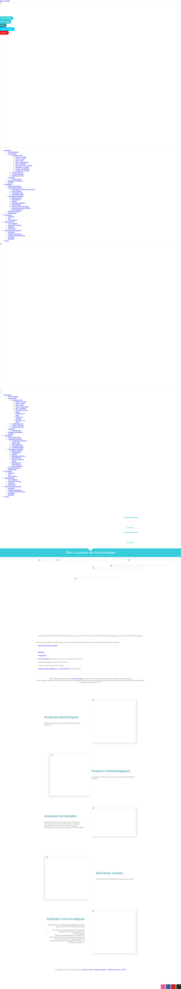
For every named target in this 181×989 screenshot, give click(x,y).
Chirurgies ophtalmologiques (16, 235)
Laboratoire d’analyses (14, 225)
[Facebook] (168, 986)
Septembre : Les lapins (22, 167)
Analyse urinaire (43, 669)
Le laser (129, 528)
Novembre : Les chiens (22, 170)
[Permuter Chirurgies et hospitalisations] (33, 486)
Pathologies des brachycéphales (21, 208)
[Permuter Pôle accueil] (33, 395)
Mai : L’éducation (20, 164)
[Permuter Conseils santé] (33, 398)
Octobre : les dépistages (22, 169)
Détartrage (11, 239)
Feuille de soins (16, 179)
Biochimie (41, 652)
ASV (9, 218)
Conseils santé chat (17, 172)
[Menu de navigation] (1, 390)
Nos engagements (13, 152)
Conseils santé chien (18, 174)
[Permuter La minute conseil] (33, 400)
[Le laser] (128, 521)
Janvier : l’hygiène (20, 157)
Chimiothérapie (16, 204)
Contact (6, 240)
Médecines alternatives (18, 203)
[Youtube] (173, 986)
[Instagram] (178, 986)
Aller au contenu (5, 1)
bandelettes (53, 669)
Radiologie (11, 227)
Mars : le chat (19, 160)
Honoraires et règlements (15, 181)
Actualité (10, 182)
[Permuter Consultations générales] (33, 439)
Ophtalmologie (16, 199)
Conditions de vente (114, 970)
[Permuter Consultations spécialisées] (33, 449)
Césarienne (11, 237)
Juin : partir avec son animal (23, 165)
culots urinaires (65, 669)
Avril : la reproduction (22, 162)
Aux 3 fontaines (12, 223)
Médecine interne (17, 198)
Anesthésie (11, 232)
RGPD (124, 970)
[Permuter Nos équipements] (33, 478)
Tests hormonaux (44, 659)
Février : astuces (20, 159)
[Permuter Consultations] (33, 435)
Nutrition (14, 201)
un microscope (77, 679)
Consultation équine (18, 194)
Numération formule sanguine (47, 646)
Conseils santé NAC (18, 175)
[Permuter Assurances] (33, 429)
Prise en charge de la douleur (20, 206)
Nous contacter (88, 970)
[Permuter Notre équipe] (33, 471)
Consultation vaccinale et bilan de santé (23, 189)
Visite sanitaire (12, 213)
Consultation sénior (17, 193)
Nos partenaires (12, 220)
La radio (129, 542)
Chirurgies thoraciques (14, 234)
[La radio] (128, 536)
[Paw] (163, 986)
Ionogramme (42, 655)
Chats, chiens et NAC (14, 186)
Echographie (11, 228)
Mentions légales (100, 970)
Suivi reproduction (17, 210)
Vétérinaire (11, 216)
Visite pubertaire (16, 191)
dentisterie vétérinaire (14, 211)
